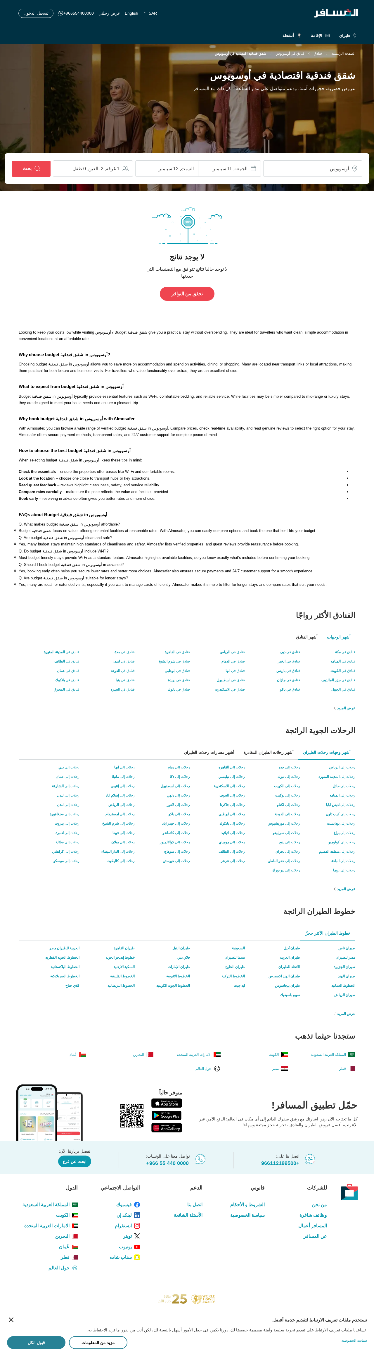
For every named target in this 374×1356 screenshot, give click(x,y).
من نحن (319, 1204)
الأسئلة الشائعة (188, 1215)
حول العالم (59, 1267)
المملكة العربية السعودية (46, 1204)
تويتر (127, 1236)
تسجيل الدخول (36, 13)
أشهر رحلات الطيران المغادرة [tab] (269, 752)
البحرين (62, 1236)
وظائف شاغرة (313, 1215)
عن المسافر (315, 1236)
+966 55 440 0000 (167, 1163)
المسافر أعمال (312, 1225)
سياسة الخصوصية (247, 1215)
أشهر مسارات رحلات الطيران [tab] (209, 752)
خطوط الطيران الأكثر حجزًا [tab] (327, 933)
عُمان (64, 1246)
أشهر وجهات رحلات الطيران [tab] (327, 752)
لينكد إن (124, 1215)
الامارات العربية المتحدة (47, 1225)
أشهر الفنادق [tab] (307, 637)
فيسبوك (124, 1204)
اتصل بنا (194, 1204)
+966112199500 (280, 1163)
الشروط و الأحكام (247, 1204)
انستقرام (123, 1225)
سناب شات (121, 1257)
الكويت (63, 1215)
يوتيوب (125, 1246)
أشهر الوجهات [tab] (339, 637)
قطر (65, 1257)
